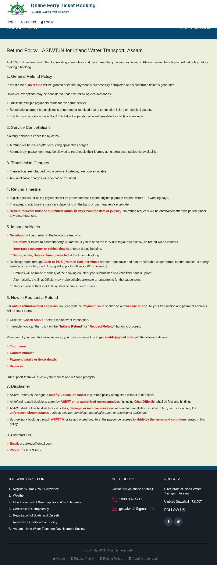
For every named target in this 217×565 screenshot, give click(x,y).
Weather (19, 495)
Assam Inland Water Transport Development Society (49, 528)
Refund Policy (112, 558)
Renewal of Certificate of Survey (35, 522)
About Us (28, 22)
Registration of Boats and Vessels (36, 515)
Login (48, 22)
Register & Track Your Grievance (36, 489)
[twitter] (178, 521)
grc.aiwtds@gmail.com (137, 509)
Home (11, 22)
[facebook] (168, 521)
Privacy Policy (83, 558)
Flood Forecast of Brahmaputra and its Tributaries (47, 502)
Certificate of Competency (31, 509)
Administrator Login (145, 558)
